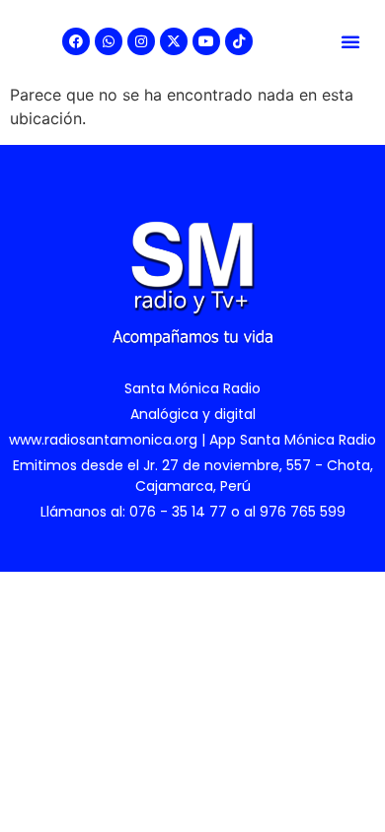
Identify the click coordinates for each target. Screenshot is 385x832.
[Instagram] (141, 41)
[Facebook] (76, 41)
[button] (350, 41)
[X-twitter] (174, 41)
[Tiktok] (239, 41)
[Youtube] (206, 41)
